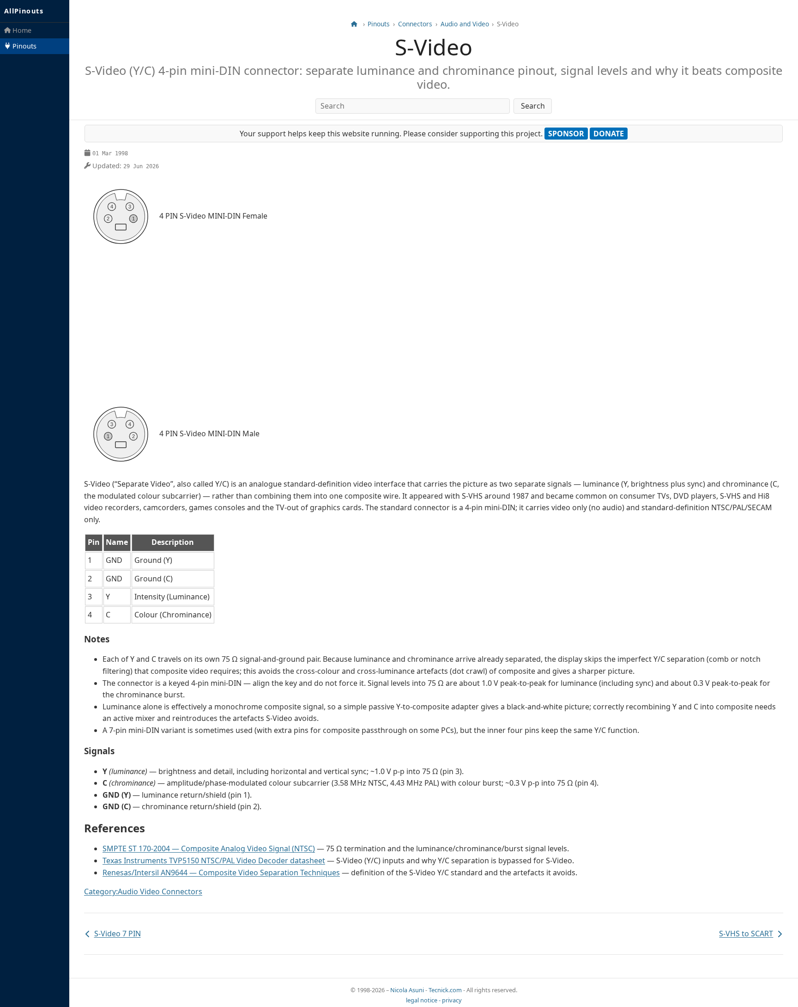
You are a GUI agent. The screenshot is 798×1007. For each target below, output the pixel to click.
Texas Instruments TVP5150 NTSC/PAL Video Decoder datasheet (214, 860)
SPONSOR (566, 133)
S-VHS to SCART (746, 934)
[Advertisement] (434, 325)
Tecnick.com (445, 990)
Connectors (415, 24)
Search (533, 106)
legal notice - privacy (434, 1000)
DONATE (608, 133)
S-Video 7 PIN (112, 934)
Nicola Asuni (407, 990)
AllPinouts (23, 10)
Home (21, 30)
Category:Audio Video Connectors (143, 891)
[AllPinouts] (354, 24)
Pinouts (23, 46)
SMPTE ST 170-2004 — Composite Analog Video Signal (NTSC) (209, 848)
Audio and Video (465, 24)
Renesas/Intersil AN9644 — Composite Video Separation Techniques (221, 872)
